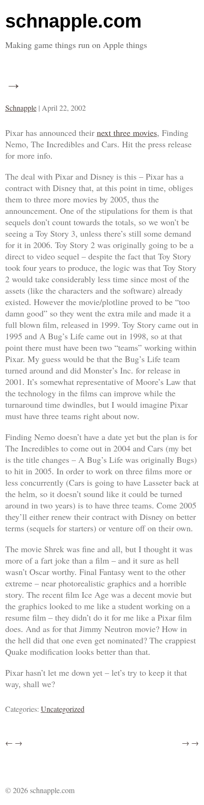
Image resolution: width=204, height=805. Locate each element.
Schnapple (21, 108)
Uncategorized (62, 709)
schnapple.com (73, 20)
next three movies (127, 132)
